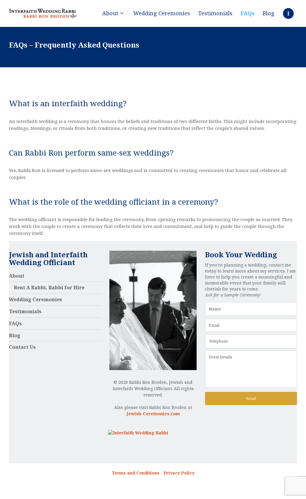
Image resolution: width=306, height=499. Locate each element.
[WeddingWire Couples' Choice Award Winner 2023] (138, 433)
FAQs (15, 323)
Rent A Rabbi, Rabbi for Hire (49, 287)
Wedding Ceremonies (35, 299)
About (16, 276)
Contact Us (22, 347)
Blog (14, 335)
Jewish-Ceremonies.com (153, 413)
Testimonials (25, 311)
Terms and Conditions (136, 473)
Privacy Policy (179, 473)
